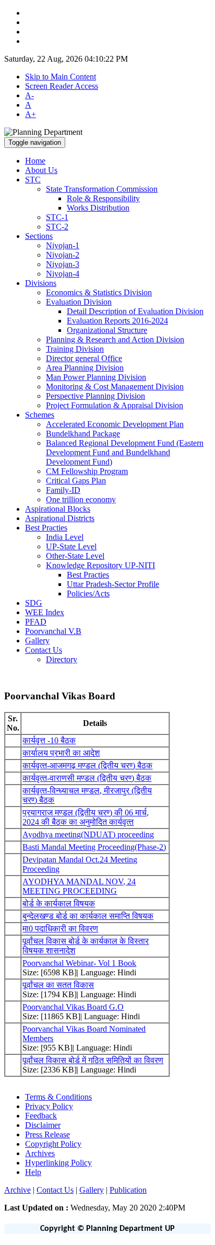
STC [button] (33, 179)
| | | (75, 1189)
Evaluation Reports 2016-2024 (117, 320)
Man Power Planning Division (96, 377)
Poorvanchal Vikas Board (59, 695)
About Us (41, 170)
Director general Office (84, 358)
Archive (17, 1189)
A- (29, 95)
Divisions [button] (40, 283)
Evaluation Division (79, 301)
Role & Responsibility (103, 198)
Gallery (37, 640)
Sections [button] (39, 236)
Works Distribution (98, 207)
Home (35, 160)
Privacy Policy (49, 1106)
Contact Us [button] (43, 649)
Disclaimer (43, 1125)
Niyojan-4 (62, 273)
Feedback (41, 1115)
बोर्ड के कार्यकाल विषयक (58, 903)
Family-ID (63, 490)
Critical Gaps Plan (76, 480)
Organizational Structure (107, 330)
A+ (30, 114)
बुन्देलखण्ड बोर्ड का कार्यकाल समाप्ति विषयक (87, 916)
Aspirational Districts (59, 518)
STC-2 (57, 226)
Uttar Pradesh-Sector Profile (113, 584)
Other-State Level (75, 555)
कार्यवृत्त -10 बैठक (49, 740)
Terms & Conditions (58, 1096)
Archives (40, 1153)
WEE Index (44, 612)
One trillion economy (81, 499)
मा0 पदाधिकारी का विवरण (60, 928)
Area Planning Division (85, 367)
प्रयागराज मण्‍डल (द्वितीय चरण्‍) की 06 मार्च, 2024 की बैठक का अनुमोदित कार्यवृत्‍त (85, 817)
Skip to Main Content (60, 76)
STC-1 (57, 217)
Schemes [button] (39, 414)
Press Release (47, 1134)
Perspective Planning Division (95, 395)
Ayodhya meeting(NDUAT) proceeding (88, 834)
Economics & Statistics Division (99, 292)
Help (33, 1172)
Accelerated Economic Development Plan (115, 424)
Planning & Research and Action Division (115, 339)
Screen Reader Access (61, 86)
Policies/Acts (88, 593)
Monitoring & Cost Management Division (115, 386)
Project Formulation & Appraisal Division (114, 405)
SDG (33, 602)
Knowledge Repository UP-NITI (100, 565)
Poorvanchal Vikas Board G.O (73, 1006)
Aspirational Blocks (57, 508)
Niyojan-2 (62, 254)
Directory (61, 659)
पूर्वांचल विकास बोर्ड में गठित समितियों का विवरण (92, 1060)
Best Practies (88, 574)
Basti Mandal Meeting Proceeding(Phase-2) (94, 847)
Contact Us (55, 1189)
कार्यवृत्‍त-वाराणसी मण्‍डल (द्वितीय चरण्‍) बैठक (86, 778)
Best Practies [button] (46, 527)
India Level (64, 537)
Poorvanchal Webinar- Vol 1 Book (79, 963)
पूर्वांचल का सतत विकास (58, 985)
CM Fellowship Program (87, 471)
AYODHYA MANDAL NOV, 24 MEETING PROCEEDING (79, 886)
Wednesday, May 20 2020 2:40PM (94, 1207)
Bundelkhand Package (83, 433)
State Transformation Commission (102, 189)
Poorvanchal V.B (53, 631)
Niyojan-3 (62, 264)
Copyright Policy (53, 1143)
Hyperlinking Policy (58, 1162)
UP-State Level (71, 546)
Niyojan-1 (62, 245)
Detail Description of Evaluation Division (135, 311)
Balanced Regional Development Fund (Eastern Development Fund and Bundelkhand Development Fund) (125, 452)
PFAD (35, 621)
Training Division (75, 348)
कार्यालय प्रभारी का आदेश (61, 752)
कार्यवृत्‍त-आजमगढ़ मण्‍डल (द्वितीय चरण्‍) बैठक (87, 765)
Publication (128, 1189)
